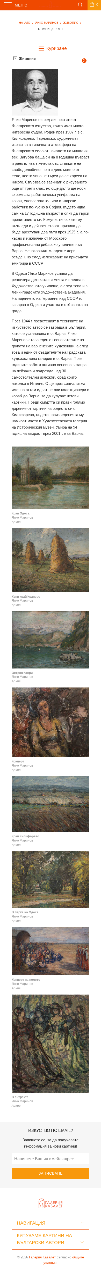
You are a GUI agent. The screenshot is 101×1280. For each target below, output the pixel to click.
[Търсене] (80, 5)
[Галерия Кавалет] (50, 5)
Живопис (27, 58)
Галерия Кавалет (42, 1257)
